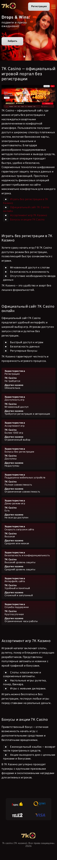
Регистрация (39, 6)
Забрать (12, 41)
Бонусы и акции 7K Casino (27, 219)
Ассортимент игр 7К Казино (28, 215)
